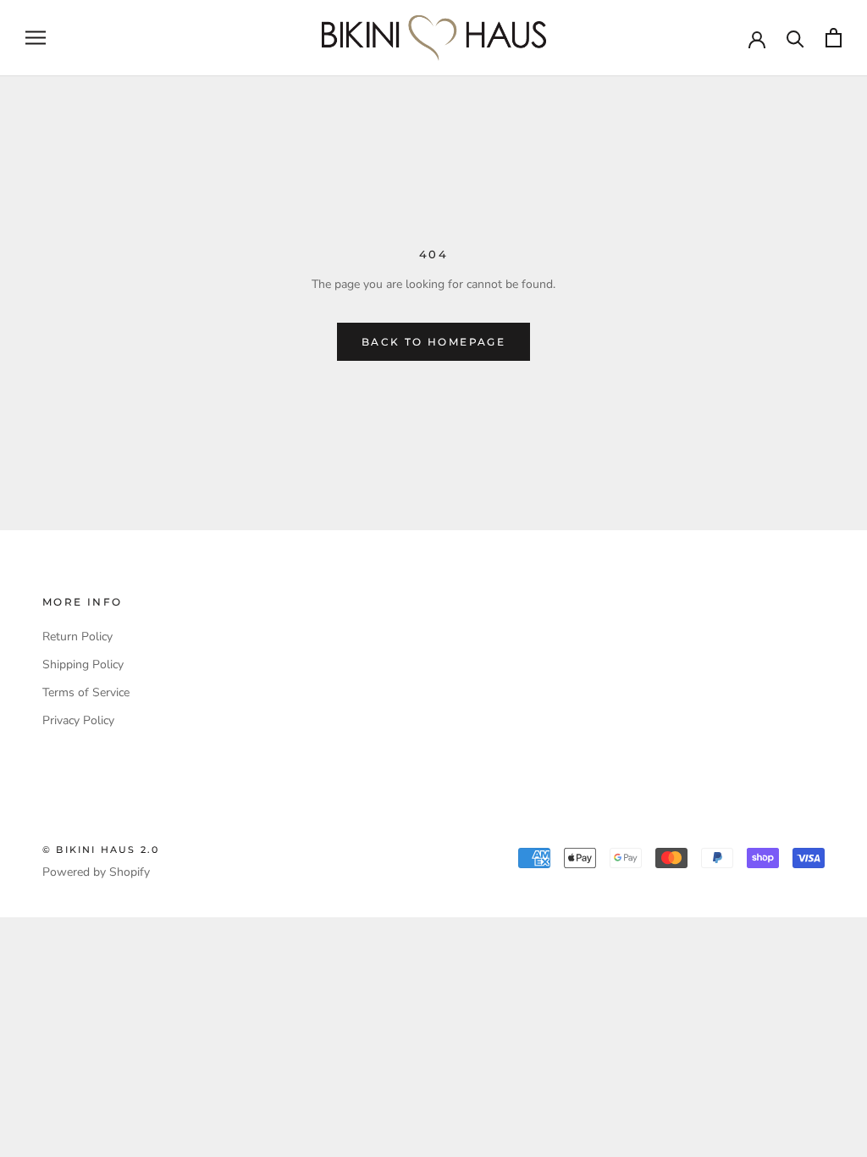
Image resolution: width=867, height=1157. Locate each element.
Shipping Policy (83, 664)
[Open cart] (834, 37)
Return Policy (77, 636)
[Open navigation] (35, 37)
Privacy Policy (78, 720)
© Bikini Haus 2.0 (100, 849)
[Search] (795, 38)
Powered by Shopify (96, 872)
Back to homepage (433, 341)
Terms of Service (86, 692)
